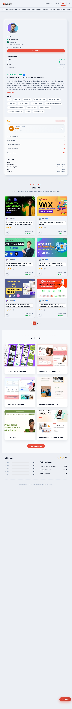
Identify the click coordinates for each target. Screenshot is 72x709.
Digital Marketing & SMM (13, 9)
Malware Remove (23, 104)
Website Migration (38, 111)
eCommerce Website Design (16, 108)
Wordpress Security (37, 104)
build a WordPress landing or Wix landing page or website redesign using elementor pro (18, 305)
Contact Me (37, 51)
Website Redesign (45, 108)
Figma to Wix (12, 104)
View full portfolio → (36, 446)
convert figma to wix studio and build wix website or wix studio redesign (19, 223)
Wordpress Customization (15, 111)
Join (63, 4)
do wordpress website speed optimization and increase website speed (51, 305)
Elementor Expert (31, 108)
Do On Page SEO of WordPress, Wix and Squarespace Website (19, 264)
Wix (9, 100)
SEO (3, 9)
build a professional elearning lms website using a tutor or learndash (51, 264)
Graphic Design (26, 9)
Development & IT (36, 9)
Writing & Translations (49, 9)
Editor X (28, 111)
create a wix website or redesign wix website (52, 223)
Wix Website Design (54, 100)
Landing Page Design (39, 100)
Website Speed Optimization (53, 104)
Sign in (57, 4)
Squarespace (27, 100)
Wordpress (17, 100)
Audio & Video (61, 9)
